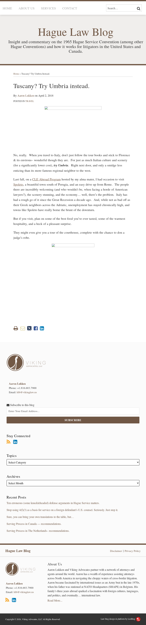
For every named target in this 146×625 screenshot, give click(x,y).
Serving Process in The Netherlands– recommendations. (38, 530)
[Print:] (16, 328)
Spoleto (18, 184)
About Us (27, 8)
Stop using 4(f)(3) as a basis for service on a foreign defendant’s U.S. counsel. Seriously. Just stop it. (62, 510)
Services (48, 8)
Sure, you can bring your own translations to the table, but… (40, 517)
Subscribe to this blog (21, 405)
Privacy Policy (133, 551)
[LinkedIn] (15, 441)
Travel (29, 101)
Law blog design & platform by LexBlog (118, 618)
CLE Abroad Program (46, 179)
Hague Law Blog (17, 550)
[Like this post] (36, 328)
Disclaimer (116, 551)
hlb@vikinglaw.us (27, 392)
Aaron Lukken (25, 95)
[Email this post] (22, 328)
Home (7, 8)
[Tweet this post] (29, 328)
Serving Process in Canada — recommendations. (34, 524)
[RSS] (8, 441)
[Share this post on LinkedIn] (42, 328)
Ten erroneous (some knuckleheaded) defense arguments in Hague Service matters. (53, 503)
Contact (69, 8)
